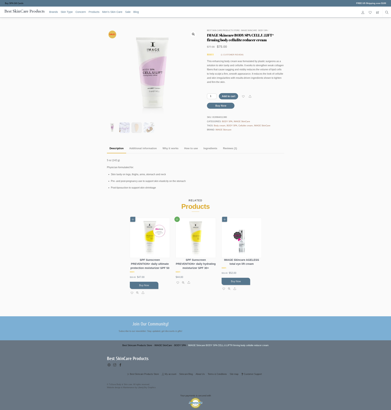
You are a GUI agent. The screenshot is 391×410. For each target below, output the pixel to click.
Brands (53, 11)
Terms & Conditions (217, 374)
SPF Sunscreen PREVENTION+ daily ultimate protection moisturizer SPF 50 (149, 264)
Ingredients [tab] (210, 148)
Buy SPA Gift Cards (14, 3)
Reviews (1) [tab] (230, 148)
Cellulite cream (245, 125)
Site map (234, 374)
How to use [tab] (191, 148)
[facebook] (120, 364)
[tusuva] (109, 364)
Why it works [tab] (170, 148)
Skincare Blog (186, 374)
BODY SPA (263, 30)
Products (94, 11)
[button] (193, 34)
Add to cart (228, 96)
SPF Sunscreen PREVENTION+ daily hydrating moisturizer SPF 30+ (196, 264)
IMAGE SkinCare (249, 30)
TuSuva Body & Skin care (120, 384)
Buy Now (220, 105)
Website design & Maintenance (120, 387)
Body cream (219, 125)
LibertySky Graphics (147, 387)
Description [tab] (117, 148)
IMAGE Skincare (223, 129)
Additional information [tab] (143, 148)
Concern (80, 11)
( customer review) (232, 55)
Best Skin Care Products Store (223, 30)
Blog (136, 11)
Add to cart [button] (132, 219)
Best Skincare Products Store (137, 345)
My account (170, 374)
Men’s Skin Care (112, 11)
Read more (177, 219)
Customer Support (252, 374)
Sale (128, 11)
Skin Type (67, 11)
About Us (200, 374)
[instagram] (115, 364)
